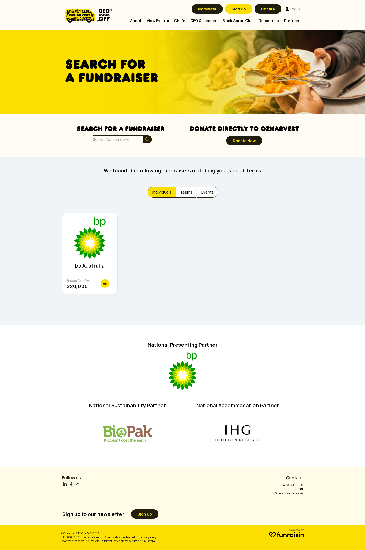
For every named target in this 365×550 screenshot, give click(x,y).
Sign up (145, 514)
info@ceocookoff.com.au (286, 493)
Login (294, 8)
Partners (292, 20)
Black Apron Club (238, 20)
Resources (269, 20)
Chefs (179, 20)
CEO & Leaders (203, 20)
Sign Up (239, 8)
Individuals (161, 192)
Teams (186, 192)
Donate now (244, 140)
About (136, 20)
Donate (268, 8)
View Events (158, 20)
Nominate (207, 8)
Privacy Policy (148, 537)
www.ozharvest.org (128, 537)
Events (207, 192)
